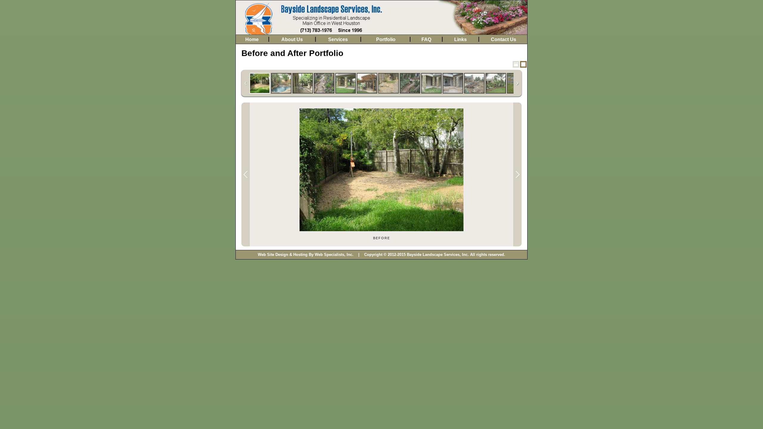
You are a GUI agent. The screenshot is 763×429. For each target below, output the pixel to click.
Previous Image (245, 174)
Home (252, 39)
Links (460, 39)
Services (338, 39)
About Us (292, 39)
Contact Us (503, 39)
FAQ (426, 39)
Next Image (517, 174)
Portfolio (386, 39)
